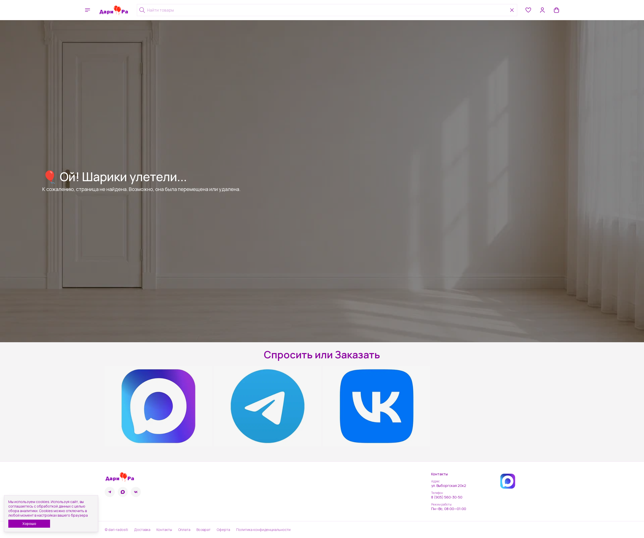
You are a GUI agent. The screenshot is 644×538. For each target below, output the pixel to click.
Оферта (223, 529)
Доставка (142, 529)
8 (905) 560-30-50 (446, 497)
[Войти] (542, 10)
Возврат (203, 529)
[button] (528, 10)
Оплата (184, 529)
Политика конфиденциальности (263, 529)
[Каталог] (88, 10)
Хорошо (29, 523)
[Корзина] (556, 10)
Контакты (164, 529)
